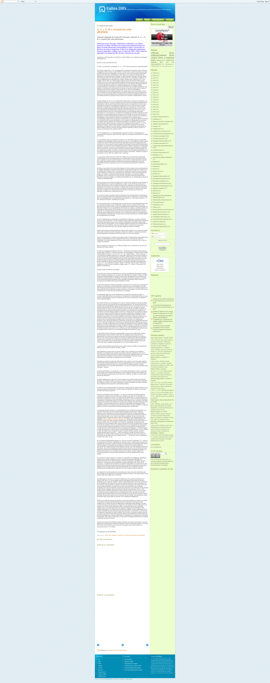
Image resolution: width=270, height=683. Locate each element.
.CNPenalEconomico (167, 66)
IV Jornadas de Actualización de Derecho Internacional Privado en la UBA (163, 307)
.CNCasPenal (168, 64)
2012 (154, 83)
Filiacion (155, 166)
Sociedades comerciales (160, 217)
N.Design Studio (109, 679)
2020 (154, 102)
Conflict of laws (102, 676)
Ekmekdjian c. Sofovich (157, 433)
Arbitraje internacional (159, 124)
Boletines (160, 264)
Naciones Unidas (128, 661)
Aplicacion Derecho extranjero (161, 121)
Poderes (155, 207)
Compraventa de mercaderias (161, 133)
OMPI (99, 663)
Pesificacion (156, 204)
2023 (154, 109)
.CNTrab (153, 62)
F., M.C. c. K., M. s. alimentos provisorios (162, 390)
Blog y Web (129, 679)
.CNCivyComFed (158, 55)
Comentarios (157, 237)
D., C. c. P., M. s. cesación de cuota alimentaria (114, 30)
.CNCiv (154, 58)
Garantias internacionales (160, 176)
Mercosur (155, 193)
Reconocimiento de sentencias (162, 209)
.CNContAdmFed (156, 64)
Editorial (155, 161)
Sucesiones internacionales (161, 219)
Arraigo (155, 126)
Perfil (147, 20)
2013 (154, 85)
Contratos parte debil (159, 143)
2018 (154, 97)
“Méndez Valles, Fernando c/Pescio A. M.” (114, 419)
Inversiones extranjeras (159, 181)
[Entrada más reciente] (98, 645)
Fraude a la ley (157, 171)
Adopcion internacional (159, 116)
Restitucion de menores (160, 212)
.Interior (106, 535)
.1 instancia (168, 58)
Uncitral (100, 667)
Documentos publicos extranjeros (162, 157)
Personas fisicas (157, 202)
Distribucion (156, 155)
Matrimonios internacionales (138, 535)
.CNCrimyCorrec (155, 66)
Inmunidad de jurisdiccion (160, 178)
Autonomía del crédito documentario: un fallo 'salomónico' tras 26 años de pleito (163, 301)
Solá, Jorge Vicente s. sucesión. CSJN (162, 338)
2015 (110, 535)
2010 (154, 78)
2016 (154, 92)
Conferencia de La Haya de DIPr (132, 665)
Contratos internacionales (160, 141)
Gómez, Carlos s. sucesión (158, 369)
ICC (99, 659)
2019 (154, 99)
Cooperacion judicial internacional (163, 146)
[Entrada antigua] (147, 645)
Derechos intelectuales (159, 152)
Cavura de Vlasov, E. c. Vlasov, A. (160, 347)
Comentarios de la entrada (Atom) (117, 650)
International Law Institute (130, 663)
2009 (154, 75)
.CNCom (155, 53)
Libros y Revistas (159, 270)
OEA (99, 661)
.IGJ (167, 62)
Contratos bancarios (159, 138)
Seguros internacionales (160, 214)
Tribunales (159, 266)
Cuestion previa (157, 150)
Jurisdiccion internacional (160, 183)
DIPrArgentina (158, 20)
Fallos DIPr (116, 8)
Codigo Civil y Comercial (124, 535)
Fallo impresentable (158, 164)
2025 (154, 114)
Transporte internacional (160, 226)
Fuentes (155, 174)
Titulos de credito (158, 221)
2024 (154, 112)
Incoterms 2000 (102, 674)
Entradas (156, 233)
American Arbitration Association (132, 667)
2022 (154, 107)
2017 (154, 95)
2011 (154, 80)
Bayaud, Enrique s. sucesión (159, 411)
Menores (155, 190)
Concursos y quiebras (159, 136)
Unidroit (100, 665)
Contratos (160, 268)
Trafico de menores (158, 224)
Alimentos (114, 535)
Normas (169, 20)
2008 (154, 73)
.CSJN (168, 60)
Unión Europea (128, 659)
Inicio (139, 20)
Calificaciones (157, 129)
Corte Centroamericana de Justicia (133, 670)
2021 (154, 104)
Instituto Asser (101, 672)
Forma (155, 169)
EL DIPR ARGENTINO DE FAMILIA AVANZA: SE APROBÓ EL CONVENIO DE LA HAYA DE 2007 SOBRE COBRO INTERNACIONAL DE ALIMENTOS (163, 319)
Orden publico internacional (161, 200)
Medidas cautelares (158, 188)
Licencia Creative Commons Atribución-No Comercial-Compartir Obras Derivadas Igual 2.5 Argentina (162, 463)
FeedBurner (162, 250)
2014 (154, 87)
